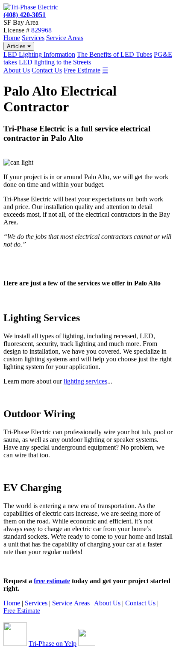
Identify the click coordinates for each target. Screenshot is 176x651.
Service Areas (64, 37)
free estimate (52, 580)
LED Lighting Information (39, 54)
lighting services (85, 381)
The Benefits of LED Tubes (114, 54)
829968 (41, 30)
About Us (16, 70)
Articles (17, 46)
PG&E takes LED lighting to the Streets (87, 58)
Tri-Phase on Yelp (52, 643)
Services (33, 37)
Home (11, 37)
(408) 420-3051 (24, 14)
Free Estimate (82, 70)
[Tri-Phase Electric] (30, 7)
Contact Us (47, 70)
